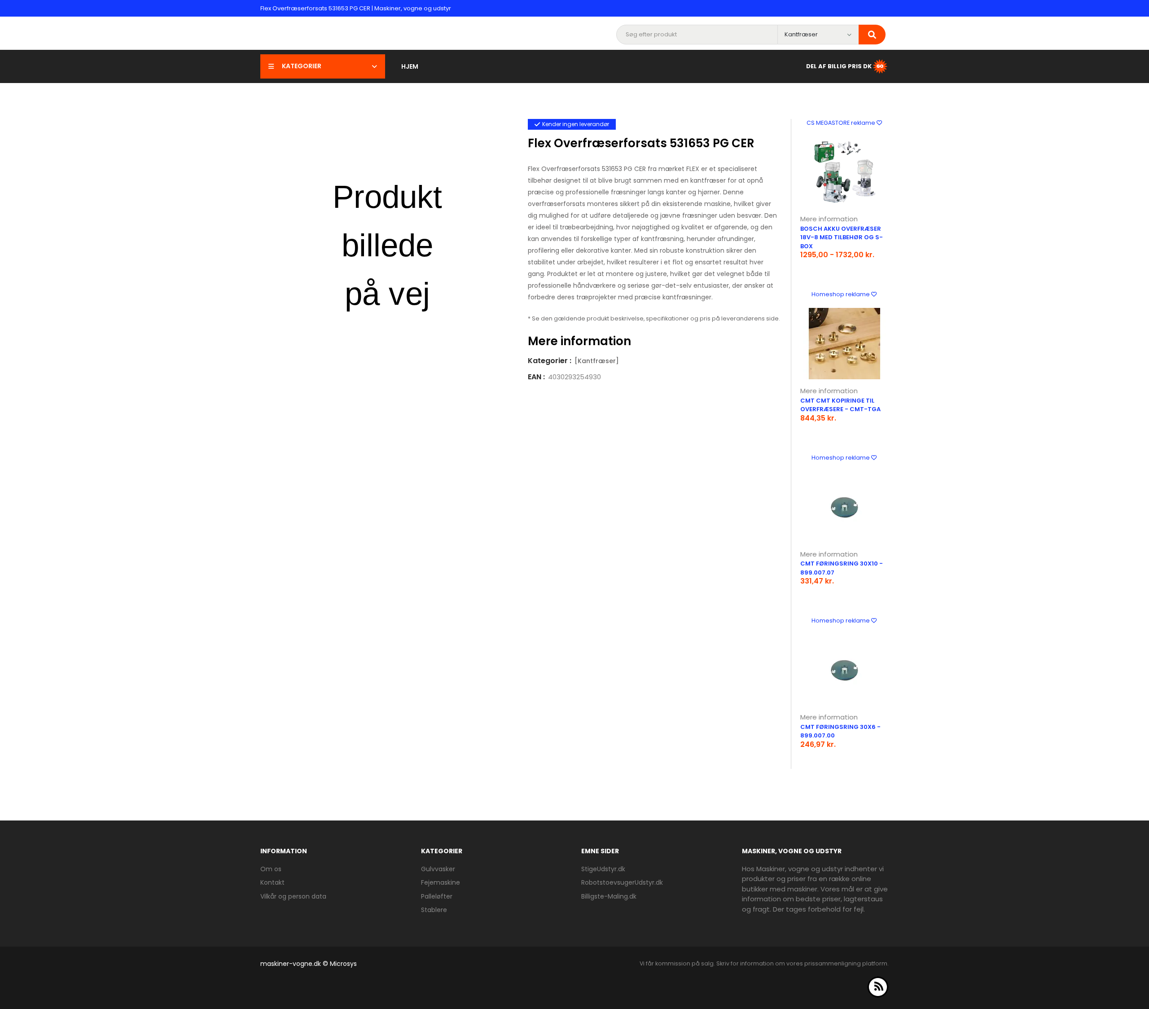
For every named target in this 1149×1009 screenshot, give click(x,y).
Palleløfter (436, 896)
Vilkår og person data (293, 896)
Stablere (434, 909)
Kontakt (272, 882)
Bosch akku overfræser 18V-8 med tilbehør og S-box (841, 237)
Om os (270, 868)
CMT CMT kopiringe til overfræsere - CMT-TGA (840, 405)
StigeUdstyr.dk (603, 868)
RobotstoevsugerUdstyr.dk (622, 882)
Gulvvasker (438, 868)
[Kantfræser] (596, 360)
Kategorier (301, 65)
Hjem (409, 66)
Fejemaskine (440, 882)
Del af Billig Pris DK (839, 65)
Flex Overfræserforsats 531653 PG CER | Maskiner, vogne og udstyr (355, 8)
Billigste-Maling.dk (608, 896)
